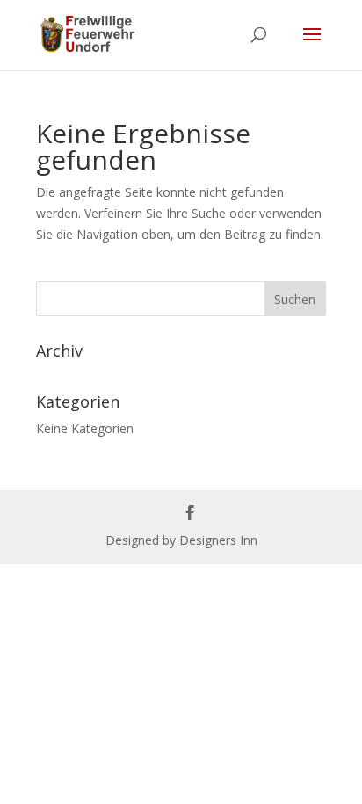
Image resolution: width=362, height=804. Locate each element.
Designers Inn (218, 540)
